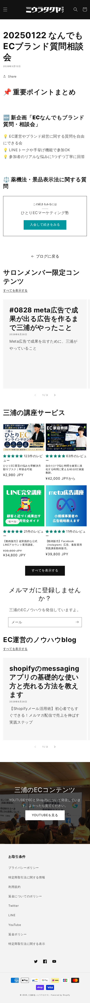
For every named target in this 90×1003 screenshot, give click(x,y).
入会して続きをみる (45, 224)
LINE (11, 915)
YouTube (14, 925)
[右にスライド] (54, 395)
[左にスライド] (35, 395)
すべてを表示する (15, 290)
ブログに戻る (47, 256)
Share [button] (12, 76)
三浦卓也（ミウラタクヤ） (39, 995)
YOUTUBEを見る (45, 815)
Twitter (13, 905)
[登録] (77, 622)
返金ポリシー (17, 934)
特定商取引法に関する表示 (26, 943)
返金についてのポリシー (25, 896)
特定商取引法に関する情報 (26, 877)
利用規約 (14, 886)
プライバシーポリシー (23, 867)
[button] (5, 9)
